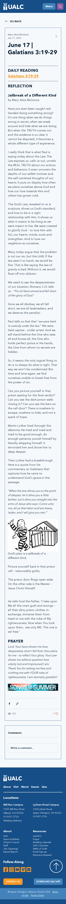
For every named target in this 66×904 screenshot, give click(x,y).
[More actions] (56, 36)
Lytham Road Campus (46, 804)
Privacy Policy (37, 895)
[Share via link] (17, 703)
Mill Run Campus (13, 804)
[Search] (60, 6)
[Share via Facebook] (9, 703)
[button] (48, 881)
